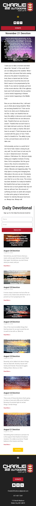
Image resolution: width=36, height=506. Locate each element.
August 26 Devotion (12, 251)
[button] (18, 16)
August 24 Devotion (12, 322)
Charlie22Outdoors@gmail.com (18, 491)
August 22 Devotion (12, 393)
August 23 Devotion (12, 356)
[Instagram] (18, 22)
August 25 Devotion (12, 287)
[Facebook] (15, 22)
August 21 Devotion (12, 429)
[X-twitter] (21, 22)
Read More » (7, 266)
